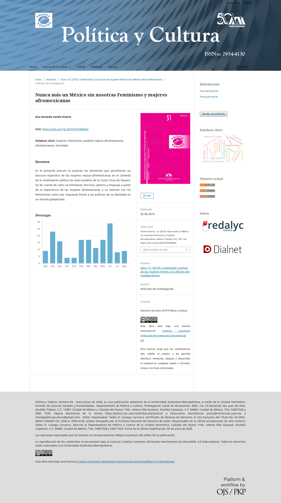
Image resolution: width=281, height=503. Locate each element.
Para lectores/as (209, 91)
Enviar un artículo (213, 114)
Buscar (113, 67)
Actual (81, 67)
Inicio (33, 67)
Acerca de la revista (56, 67)
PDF (148, 195)
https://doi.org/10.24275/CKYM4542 (65, 129)
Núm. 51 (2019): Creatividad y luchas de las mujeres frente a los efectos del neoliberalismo (111, 79)
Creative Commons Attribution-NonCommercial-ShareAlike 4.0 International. (126, 461)
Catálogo (96, 67)
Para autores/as (209, 96)
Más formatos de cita (155, 249)
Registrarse (233, 3)
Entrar (247, 3)
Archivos (51, 79)
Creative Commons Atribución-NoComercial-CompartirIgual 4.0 (165, 335)
